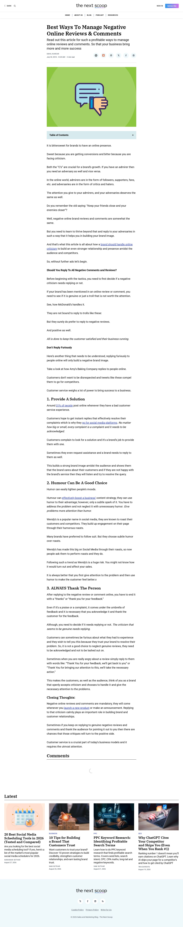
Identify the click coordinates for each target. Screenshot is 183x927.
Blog (89, 15)
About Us (78, 15)
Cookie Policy (77, 910)
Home (67, 15)
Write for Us (106, 910)
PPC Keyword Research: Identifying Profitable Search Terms (112, 841)
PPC (95, 833)
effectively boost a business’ (79, 497)
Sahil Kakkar (53, 54)
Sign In (160, 6)
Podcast (100, 15)
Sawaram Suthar (12, 860)
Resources (113, 15)
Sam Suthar (54, 866)
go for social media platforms (99, 422)
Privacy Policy (92, 910)
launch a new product (76, 707)
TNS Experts (144, 867)
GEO (140, 833)
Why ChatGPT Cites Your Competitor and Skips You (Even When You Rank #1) (154, 843)
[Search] (15, 6)
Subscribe (172, 6)
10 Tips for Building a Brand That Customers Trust (64, 841)
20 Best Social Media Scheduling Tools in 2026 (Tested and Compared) (24, 838)
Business (53, 833)
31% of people (64, 405)
